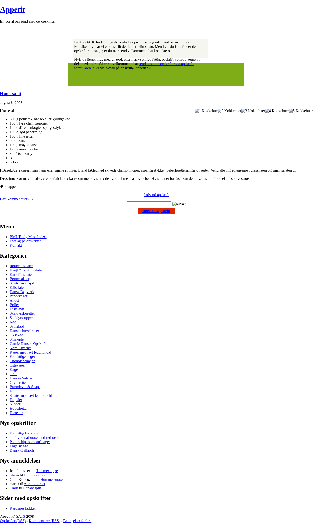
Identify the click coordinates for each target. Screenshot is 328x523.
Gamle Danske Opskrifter (29, 344)
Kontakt (16, 245)
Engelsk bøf (19, 446)
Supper (15, 404)
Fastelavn (17, 309)
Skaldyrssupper (21, 318)
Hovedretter (19, 408)
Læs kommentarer (14, 199)
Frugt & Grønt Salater (26, 270)
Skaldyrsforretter (22, 313)
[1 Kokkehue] (206, 111)
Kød (13, 322)
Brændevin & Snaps (25, 387)
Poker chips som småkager (30, 442)
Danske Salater (21, 378)
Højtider (16, 400)
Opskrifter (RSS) (13, 521)
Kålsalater (17, 287)
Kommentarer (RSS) (44, 521)
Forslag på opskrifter (25, 241)
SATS (20, 516)
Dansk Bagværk (22, 292)
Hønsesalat (10, 93)
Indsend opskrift (156, 195)
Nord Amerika (20, 348)
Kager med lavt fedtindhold (30, 352)
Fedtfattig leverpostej (25, 433)
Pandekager (18, 296)
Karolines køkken (23, 508)
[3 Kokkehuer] (253, 111)
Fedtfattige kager (22, 357)
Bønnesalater (19, 279)
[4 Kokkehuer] (277, 111)
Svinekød (17, 326)
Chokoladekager (22, 361)
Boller (14, 305)
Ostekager (17, 365)
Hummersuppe (47, 471)
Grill (13, 374)
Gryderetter (18, 382)
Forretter (16, 413)
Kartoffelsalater (21, 274)
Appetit (12, 9)
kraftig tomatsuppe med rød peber (35, 437)
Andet (14, 300)
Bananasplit (32, 488)
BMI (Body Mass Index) (28, 237)
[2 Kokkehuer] (229, 111)
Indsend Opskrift (156, 211)
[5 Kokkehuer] (301, 111)
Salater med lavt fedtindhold (31, 395)
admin (14, 475)
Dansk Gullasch (22, 450)
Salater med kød (22, 283)
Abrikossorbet (34, 484)
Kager (14, 369)
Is (11, 391)
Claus (14, 488)
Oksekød (16, 335)
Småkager (17, 339)
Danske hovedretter (24, 331)
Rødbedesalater (21, 266)
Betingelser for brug (78, 521)
